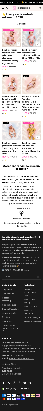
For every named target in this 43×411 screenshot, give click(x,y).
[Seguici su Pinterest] (19, 382)
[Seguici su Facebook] (3, 382)
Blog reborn (7, 289)
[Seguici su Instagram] (14, 382)
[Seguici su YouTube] (24, 382)
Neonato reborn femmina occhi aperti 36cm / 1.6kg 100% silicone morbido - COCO (11, 102)
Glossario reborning (6, 299)
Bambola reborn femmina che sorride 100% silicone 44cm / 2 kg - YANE (31, 148)
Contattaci (7, 321)
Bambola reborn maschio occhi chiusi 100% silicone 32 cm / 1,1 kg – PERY (31, 54)
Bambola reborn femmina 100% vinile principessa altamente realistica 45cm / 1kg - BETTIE (11, 57)
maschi (30, 186)
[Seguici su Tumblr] (30, 382)
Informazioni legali (32, 317)
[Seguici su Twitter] (8, 382)
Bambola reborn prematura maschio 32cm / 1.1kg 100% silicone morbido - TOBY (11, 148)
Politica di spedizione (28, 312)
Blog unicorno (8, 294)
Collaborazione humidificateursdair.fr (10, 328)
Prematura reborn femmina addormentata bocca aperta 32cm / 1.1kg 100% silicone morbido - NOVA (31, 103)
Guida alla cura (9, 305)
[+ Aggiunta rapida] (18, 44)
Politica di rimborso (32, 321)
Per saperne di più (21, 208)
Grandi (5, 186)
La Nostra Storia (9, 364)
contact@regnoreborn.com (21, 358)
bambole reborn (28, 176)
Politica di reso (30, 306)
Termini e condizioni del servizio (30, 292)
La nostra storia (9, 313)
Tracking (6, 317)
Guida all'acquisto (10, 309)
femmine (20, 186)
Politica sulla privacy (29, 301)
